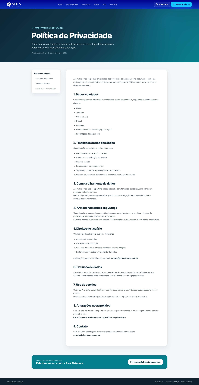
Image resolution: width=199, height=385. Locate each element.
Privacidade (159, 381)
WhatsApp (163, 4)
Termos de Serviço (42, 83)
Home (60, 4)
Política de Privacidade (44, 78)
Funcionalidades (72, 4)
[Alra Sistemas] (14, 4)
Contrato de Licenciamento (45, 89)
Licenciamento (186, 381)
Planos (96, 4)
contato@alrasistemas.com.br (147, 362)
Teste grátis (181, 4)
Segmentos (86, 4)
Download (113, 4)
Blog (104, 4)
